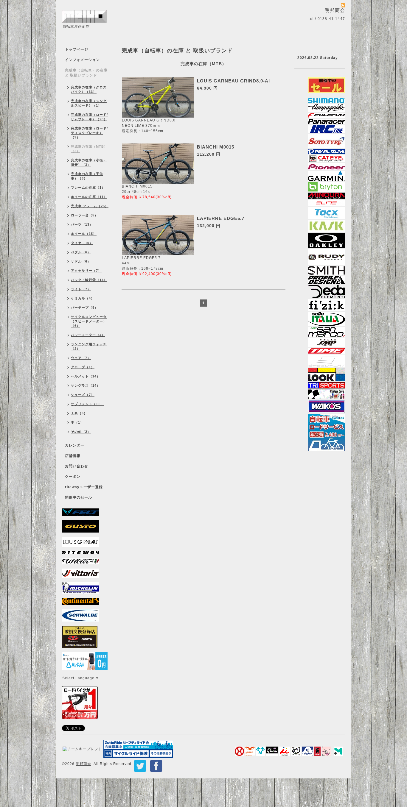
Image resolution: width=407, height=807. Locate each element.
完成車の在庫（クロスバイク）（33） (89, 89)
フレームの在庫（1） (88, 187)
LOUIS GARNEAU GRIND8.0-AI (233, 80)
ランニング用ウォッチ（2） (89, 346)
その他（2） (81, 431)
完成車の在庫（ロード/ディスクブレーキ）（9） (89, 133)
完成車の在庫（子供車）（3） (87, 176)
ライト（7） (81, 289)
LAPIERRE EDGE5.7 (220, 218)
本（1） (77, 422)
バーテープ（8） (84, 307)
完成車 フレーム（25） (89, 206)
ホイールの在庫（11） (89, 197)
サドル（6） (81, 261)
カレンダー (74, 445)
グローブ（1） (82, 367)
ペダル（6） (81, 252)
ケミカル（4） (82, 298)
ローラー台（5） (84, 215)
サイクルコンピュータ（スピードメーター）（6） (89, 321)
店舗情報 (72, 456)
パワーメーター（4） (88, 335)
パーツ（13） (82, 224)
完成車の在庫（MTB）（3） (89, 149)
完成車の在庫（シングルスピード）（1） (89, 103)
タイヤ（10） (82, 243)
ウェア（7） (81, 358)
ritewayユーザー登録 (84, 487)
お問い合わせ (76, 466)
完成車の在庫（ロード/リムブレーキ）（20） (89, 117)
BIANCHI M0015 (215, 146)
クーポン (72, 476)
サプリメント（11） (87, 404)
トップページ (76, 49)
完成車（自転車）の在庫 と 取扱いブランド (86, 72)
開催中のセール (78, 497)
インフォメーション (82, 60)
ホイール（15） (84, 233)
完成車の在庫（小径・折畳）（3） (89, 162)
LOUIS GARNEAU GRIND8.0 (148, 120)
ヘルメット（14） (85, 376)
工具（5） (79, 413)
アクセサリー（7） (86, 270)
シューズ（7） (82, 395)
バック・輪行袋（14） (89, 280)
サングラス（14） (85, 385)
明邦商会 (83, 764)
